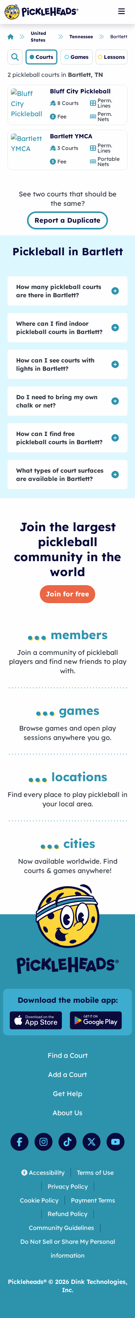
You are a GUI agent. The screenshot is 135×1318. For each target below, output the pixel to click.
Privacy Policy (68, 1186)
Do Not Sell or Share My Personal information (67, 1248)
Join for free (67, 594)
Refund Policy (67, 1214)
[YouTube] (115, 1142)
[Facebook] (19, 1142)
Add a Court (67, 1074)
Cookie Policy (39, 1200)
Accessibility (46, 1172)
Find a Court (68, 1055)
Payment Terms (93, 1200)
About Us (67, 1112)
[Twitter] (91, 1142)
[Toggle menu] (121, 11)
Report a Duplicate (67, 220)
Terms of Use (95, 1172)
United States (38, 36)
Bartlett (119, 36)
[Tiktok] (67, 1142)
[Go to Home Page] (41, 11)
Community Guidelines (61, 1227)
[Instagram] (43, 1142)
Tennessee (81, 36)
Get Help (67, 1093)
